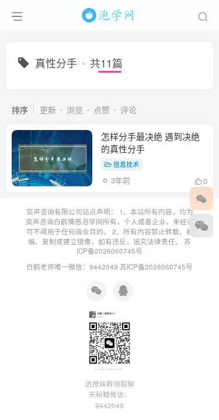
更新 (48, 109)
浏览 (75, 109)
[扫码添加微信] (201, 225)
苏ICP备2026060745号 (134, 246)
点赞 (101, 109)
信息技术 (126, 164)
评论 (128, 109)
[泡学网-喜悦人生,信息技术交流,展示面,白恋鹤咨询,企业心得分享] (109, 13)
